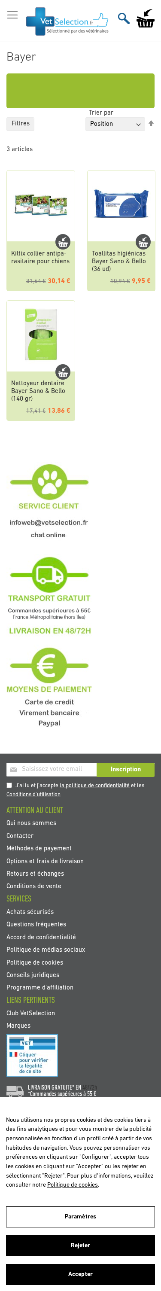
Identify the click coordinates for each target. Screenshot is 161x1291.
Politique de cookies (34, 962)
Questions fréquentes (36, 925)
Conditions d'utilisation (33, 795)
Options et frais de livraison (45, 861)
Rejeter (81, 1245)
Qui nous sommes (31, 823)
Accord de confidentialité (41, 937)
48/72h (89, 1087)
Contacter (19, 836)
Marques (18, 1026)
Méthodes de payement (39, 849)
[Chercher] (124, 18)
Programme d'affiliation (39, 988)
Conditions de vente (33, 886)
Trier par (101, 113)
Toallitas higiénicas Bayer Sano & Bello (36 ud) (119, 262)
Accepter (80, 1274)
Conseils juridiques (32, 975)
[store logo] (67, 21)
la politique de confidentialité (95, 786)
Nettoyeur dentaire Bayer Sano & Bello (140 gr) (38, 391)
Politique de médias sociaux (45, 950)
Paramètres (80, 1217)
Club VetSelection (30, 1013)
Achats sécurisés (30, 912)
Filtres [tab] (21, 124)
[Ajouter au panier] (62, 242)
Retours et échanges (35, 874)
